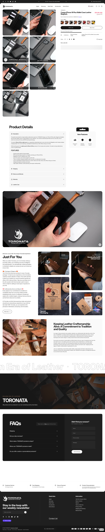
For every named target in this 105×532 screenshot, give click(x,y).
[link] (7, 311)
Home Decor (52, 506)
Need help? (100, 39)
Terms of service (14, 529)
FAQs (45, 424)
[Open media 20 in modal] (43, 49)
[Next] (66, 1)
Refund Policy (79, 510)
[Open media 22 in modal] (43, 77)
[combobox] (96, 1)
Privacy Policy (79, 506)
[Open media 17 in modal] (16, 22)
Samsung (51, 501)
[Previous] (39, 1)
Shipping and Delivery (81, 508)
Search (77, 502)
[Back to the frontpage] (61, 35)
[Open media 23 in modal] (16, 104)
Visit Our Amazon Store (81, 499)
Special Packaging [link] (44, 312)
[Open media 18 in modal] (43, 22)
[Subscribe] (25, 512)
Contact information (26, 529)
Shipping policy (20, 529)
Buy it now (92, 27)
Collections (66, 35)
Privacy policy (9, 529)
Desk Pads (51, 502)
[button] (100, 244)
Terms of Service (79, 504)
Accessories (51, 504)
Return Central (79, 501)
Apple (50, 499)
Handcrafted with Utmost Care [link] (93, 258)
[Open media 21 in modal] (16, 77)
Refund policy (5, 529)
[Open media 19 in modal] (16, 49)
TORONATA (63, 10)
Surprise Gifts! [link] (95, 310)
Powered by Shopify (14, 527)
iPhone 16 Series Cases (73, 35)
